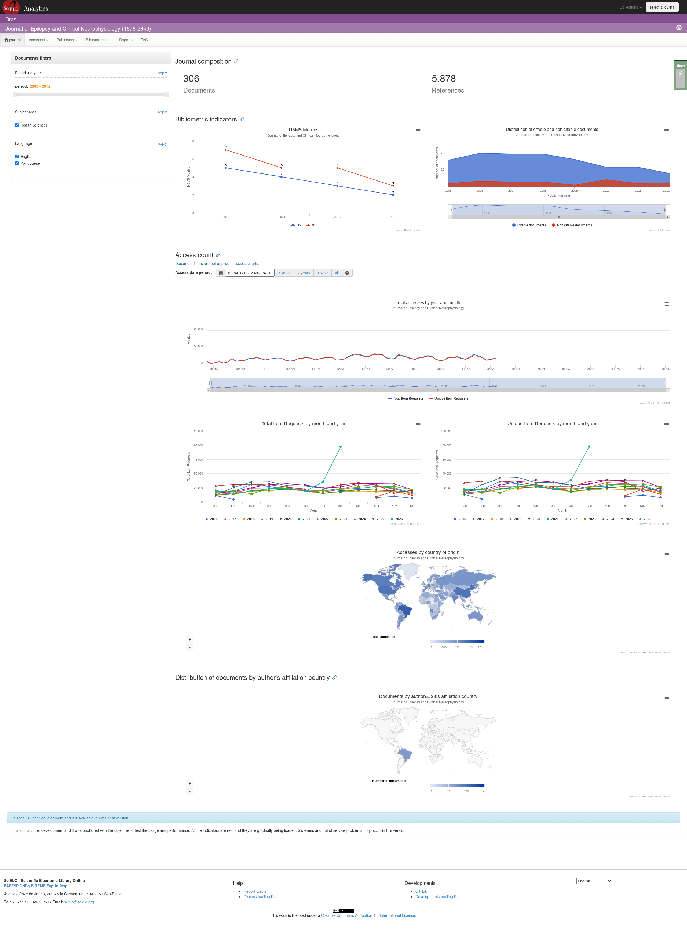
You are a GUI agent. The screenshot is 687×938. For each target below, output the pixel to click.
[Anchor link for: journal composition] (235, 60)
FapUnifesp (57, 885)
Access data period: (193, 272)
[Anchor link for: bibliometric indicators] (240, 118)
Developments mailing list (437, 896)
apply (162, 72)
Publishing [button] (66, 39)
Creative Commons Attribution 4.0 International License (368, 915)
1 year (322, 272)
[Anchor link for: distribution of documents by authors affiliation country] (333, 677)
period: (21, 86)
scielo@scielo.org (79, 901)
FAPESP (11, 885)
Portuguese (30, 163)
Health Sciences (34, 125)
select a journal (662, 7)
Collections (629, 7)
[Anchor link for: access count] (216, 254)
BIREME (38, 885)
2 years (304, 272)
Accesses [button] (37, 39)
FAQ (144, 39)
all (337, 272)
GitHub (421, 891)
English (26, 156)
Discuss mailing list (260, 896)
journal (14, 39)
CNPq (25, 885)
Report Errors (255, 891)
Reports (126, 39)
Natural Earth (662, 652)
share (680, 65)
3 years (284, 272)
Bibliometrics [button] (97, 39)
